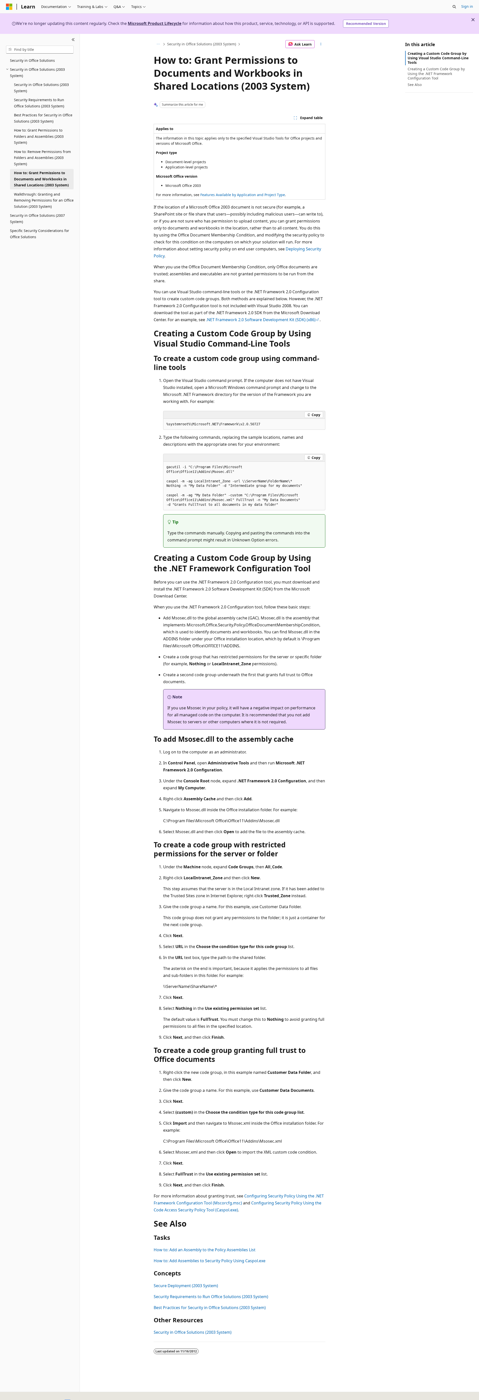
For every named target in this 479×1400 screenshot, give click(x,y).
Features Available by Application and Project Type (242, 194)
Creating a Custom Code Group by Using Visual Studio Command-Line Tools (438, 58)
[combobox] (40, 50)
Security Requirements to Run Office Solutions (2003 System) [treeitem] (39, 102)
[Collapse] (73, 40)
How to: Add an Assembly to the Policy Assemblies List (204, 1250)
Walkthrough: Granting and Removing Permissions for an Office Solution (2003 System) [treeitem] (44, 200)
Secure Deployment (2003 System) (186, 1285)
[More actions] (321, 44)
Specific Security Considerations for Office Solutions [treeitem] (39, 233)
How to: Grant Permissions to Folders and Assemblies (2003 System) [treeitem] (39, 136)
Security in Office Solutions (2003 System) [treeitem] (41, 87)
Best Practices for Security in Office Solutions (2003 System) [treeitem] (43, 118)
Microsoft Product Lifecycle (154, 23)
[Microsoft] (9, 6)
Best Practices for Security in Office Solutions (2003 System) (210, 1307)
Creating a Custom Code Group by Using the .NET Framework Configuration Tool (436, 73)
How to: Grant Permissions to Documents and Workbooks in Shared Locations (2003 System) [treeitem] (41, 178)
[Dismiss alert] (473, 20)
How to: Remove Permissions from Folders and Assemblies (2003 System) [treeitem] (42, 157)
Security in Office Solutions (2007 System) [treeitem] (37, 218)
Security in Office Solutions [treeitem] (32, 60)
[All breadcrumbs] (158, 44)
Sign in (467, 6)
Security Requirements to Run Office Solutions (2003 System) (211, 1296)
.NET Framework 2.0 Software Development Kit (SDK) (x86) (261, 319)
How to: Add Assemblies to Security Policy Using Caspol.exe (209, 1260)
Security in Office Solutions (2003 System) (201, 44)
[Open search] (454, 6)
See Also (415, 84)
